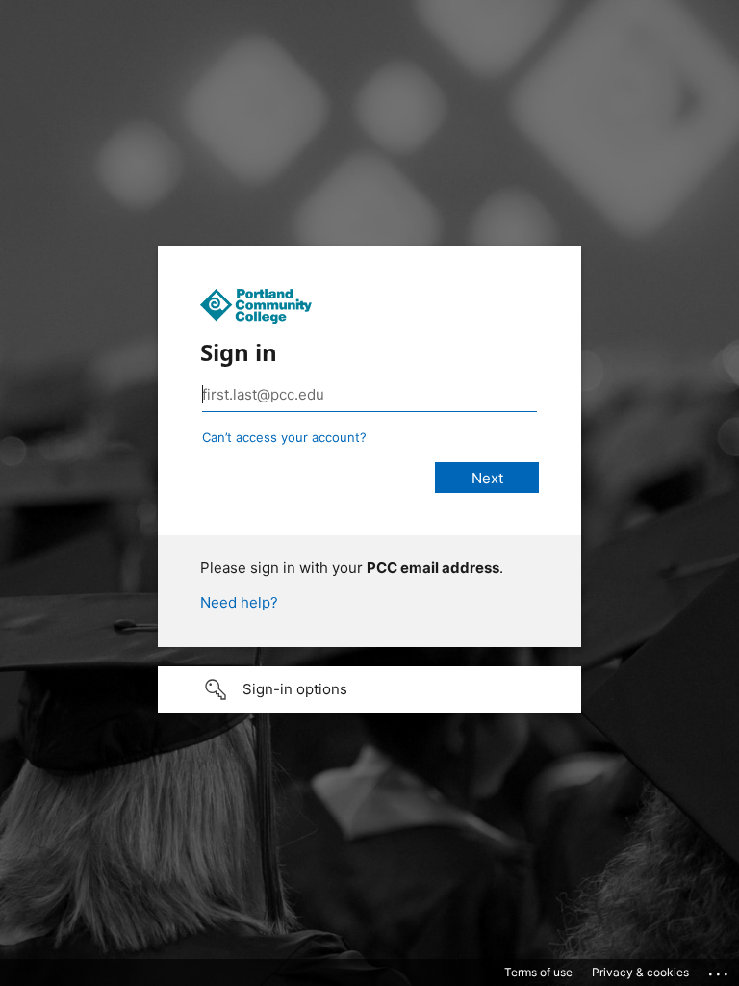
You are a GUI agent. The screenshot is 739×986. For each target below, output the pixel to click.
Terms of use (538, 972)
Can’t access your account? (284, 437)
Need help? (239, 602)
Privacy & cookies (640, 972)
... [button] (719, 969)
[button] (369, 689)
